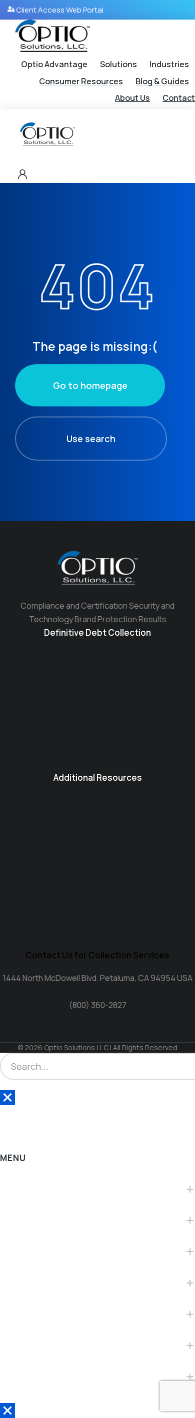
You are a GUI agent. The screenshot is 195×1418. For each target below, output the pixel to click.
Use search (91, 439)
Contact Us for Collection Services (98, 955)
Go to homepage (90, 385)
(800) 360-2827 (97, 1005)
